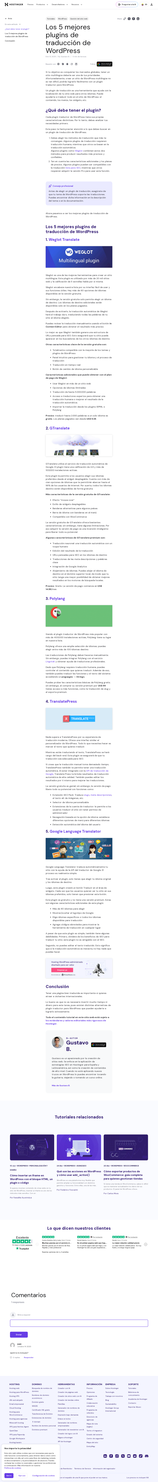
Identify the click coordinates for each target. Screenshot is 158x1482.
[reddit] (135, 1456)
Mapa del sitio (92, 1442)
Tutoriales (51, 19)
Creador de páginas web (68, 1392)
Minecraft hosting (16, 1423)
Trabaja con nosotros (114, 1396)
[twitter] (123, 1456)
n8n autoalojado (16, 1400)
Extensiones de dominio (41, 1418)
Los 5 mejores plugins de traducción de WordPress (16, 35)
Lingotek (50, 661)
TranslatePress (63, 701)
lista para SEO (73, 167)
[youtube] (129, 1456)
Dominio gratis (38, 1402)
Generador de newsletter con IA (71, 1430)
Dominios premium (39, 1430)
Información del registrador (104, 1468)
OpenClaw (13, 1431)
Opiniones (91, 1392)
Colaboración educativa (92, 1404)
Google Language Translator (75, 831)
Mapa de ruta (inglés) (92, 1425)
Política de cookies (12, 1468)
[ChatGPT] (58, 64)
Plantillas (61, 1404)
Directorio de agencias (92, 1418)
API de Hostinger (64, 1441)
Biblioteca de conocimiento (134, 1393)
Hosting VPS (14, 1396)
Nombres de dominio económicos (40, 1396)
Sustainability (110, 1404)
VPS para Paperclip (17, 1434)
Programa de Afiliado (92, 1397)
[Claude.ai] (62, 64)
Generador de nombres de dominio (69, 1409)
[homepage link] (14, 4)
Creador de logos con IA (68, 1433)
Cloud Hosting (15, 1408)
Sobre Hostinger (112, 1388)
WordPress (62, 19)
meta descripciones (101, 794)
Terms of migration (94, 1431)
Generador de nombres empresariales (67, 1424)
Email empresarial (16, 1404)
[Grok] (71, 64)
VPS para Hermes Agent (19, 1427)
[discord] (147, 1456)
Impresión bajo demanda (68, 1415)
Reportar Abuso (134, 1407)
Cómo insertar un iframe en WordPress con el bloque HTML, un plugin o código (31, 1179)
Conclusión (10, 41)
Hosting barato (15, 1442)
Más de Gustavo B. (61, 1085)
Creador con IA (64, 1388)
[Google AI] (67, 64)
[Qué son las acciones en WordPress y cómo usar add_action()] (79, 1147)
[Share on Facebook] (133, 18)
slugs (86, 794)
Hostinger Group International (112, 1409)
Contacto (132, 1403)
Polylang (57, 598)
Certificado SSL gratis (41, 1410)
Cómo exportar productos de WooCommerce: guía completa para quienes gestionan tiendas (123, 1175)
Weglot (79, 150)
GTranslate (60, 428)
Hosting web (14, 1388)
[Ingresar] (151, 4)
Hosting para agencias (18, 1419)
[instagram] (117, 1456)
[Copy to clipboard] (124, 18)
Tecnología (109, 1392)
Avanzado (81, 1166)
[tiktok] (141, 1456)
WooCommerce (131, 1166)
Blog (107, 1400)
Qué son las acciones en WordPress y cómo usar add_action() (79, 1173)
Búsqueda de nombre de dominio (42, 1389)
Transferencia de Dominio (42, 1414)
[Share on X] (129, 18)
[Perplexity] (76, 64)
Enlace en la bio (64, 1419)
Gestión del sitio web (79, 19)
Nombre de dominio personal (44, 1426)
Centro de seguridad (95, 1438)
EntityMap (91, 1446)
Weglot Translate (64, 239)
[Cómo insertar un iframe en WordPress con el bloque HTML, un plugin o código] (32, 1147)
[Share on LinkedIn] (138, 18)
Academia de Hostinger (137, 1399)
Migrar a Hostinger (65, 1437)
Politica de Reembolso (63, 1468)
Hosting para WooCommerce (15, 1413)
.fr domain (36, 1422)
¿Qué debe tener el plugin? (17, 29)
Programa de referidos (92, 1411)
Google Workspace (17, 1438)
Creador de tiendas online (68, 1400)
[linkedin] (105, 1456)
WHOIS (35, 1406)
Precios (30, 4)
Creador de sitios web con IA (69, 1396)
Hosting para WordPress (19, 1392)
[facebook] (111, 1456)
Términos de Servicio (82, 1468)
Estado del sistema (94, 1434)
